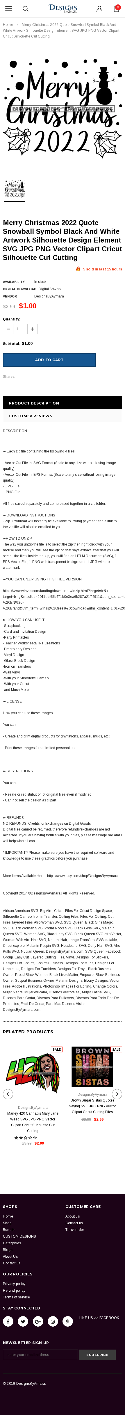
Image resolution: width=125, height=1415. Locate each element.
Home (8, 25)
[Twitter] (23, 1321)
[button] (26, 1138)
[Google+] (38, 1321)
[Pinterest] (68, 1321)
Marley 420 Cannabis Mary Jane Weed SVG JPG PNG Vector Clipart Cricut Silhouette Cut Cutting (32, 1122)
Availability (14, 282)
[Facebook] (8, 1321)
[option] (62, 108)
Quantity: (11, 319)
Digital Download (19, 289)
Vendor (10, 296)
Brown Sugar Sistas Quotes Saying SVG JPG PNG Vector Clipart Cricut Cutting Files (92, 1106)
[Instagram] (53, 1321)
